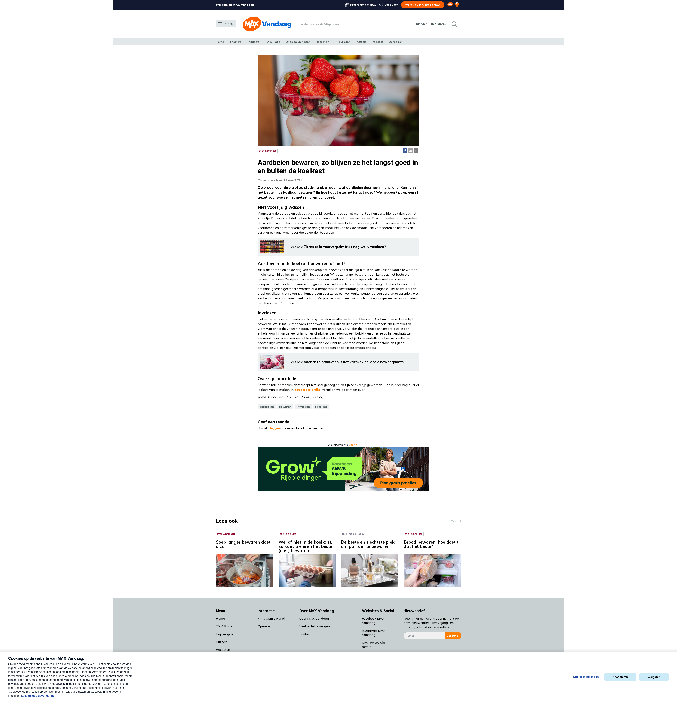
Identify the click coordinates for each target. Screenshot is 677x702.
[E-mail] (410, 150)
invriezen (303, 406)
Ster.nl (353, 444)
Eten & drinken (268, 151)
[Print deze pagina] (416, 150)
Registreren (439, 24)
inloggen (274, 428)
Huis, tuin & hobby (353, 534)
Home (220, 42)
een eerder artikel (307, 390)
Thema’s (235, 42)
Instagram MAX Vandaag (373, 632)
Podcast (377, 42)
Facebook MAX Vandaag (373, 620)
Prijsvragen (342, 42)
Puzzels (361, 42)
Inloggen (422, 24)
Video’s (254, 42)
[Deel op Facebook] (405, 150)
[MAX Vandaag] (267, 24)
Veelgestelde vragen (314, 626)
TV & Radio (272, 42)
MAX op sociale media (373, 644)
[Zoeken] (454, 24)
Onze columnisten (298, 42)
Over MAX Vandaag (314, 618)
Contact (305, 634)
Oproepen (396, 42)
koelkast (321, 406)
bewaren (285, 406)
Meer (454, 521)
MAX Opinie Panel (271, 618)
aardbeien (267, 406)
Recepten (322, 42)
